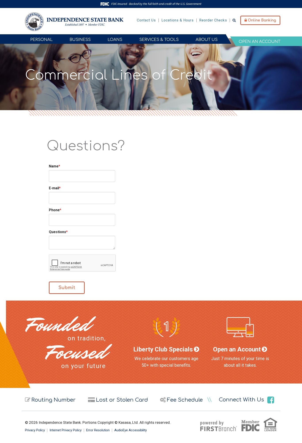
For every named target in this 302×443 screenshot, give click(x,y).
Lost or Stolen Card (122, 400)
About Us (207, 39)
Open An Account (259, 41)
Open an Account (237, 349)
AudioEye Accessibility (130, 430)
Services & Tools (159, 39)
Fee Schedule (185, 400)
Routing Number (53, 400)
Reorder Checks (213, 20)
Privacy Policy (35, 430)
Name (54, 166)
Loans (115, 39)
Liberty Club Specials (163, 349)
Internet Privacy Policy (66, 430)
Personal (41, 39)
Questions (57, 232)
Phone (54, 210)
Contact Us (146, 20)
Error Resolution (98, 430)
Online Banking (261, 20)
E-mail (54, 188)
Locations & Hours (177, 20)
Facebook (270, 400)
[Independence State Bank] (74, 21)
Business (80, 39)
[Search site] (234, 20)
